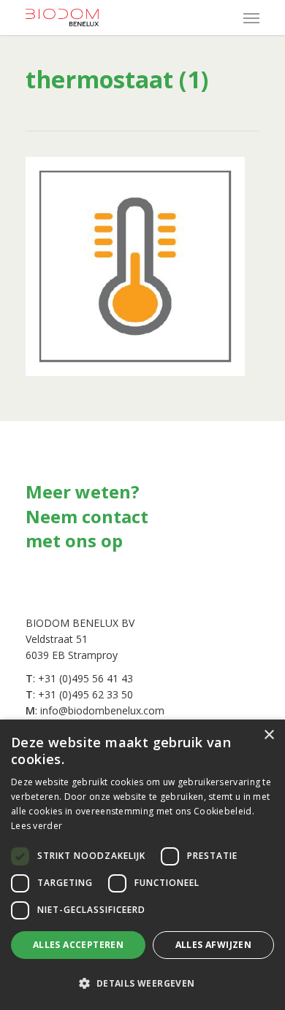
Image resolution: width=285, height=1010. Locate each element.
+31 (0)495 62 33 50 (85, 694)
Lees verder (36, 826)
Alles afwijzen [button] (213, 944)
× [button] (268, 735)
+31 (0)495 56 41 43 (85, 678)
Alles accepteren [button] (78, 944)
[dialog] (142, 865)
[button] (142, 983)
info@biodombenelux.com (102, 710)
